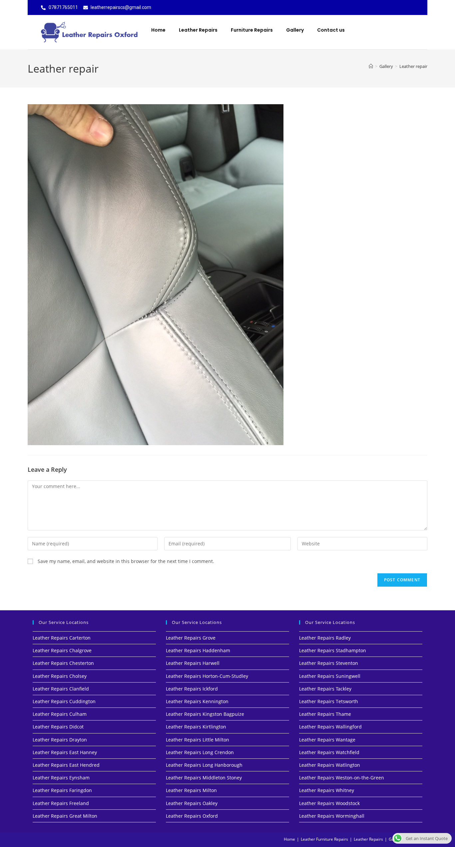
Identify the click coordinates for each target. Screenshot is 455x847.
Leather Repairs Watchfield (329, 752)
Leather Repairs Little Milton (197, 739)
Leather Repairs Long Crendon (200, 752)
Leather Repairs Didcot (58, 726)
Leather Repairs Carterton (62, 638)
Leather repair (413, 66)
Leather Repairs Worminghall (331, 816)
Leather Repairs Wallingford (330, 726)
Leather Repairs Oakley (192, 803)
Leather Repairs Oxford (192, 816)
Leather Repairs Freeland (61, 803)
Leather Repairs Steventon (328, 663)
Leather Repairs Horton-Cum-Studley (207, 676)
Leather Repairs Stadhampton (332, 650)
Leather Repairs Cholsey (60, 676)
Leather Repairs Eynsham (61, 777)
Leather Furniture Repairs (324, 839)
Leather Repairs (198, 30)
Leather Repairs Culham (60, 714)
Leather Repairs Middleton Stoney (204, 777)
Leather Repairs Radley (325, 638)
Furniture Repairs (252, 30)
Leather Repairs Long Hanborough (204, 765)
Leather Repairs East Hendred (66, 765)
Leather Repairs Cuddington (64, 701)
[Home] (371, 66)
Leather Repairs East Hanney (65, 752)
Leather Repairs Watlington (329, 765)
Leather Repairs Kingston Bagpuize (205, 714)
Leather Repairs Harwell (193, 663)
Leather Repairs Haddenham (198, 650)
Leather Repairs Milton (191, 790)
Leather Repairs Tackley (325, 689)
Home (158, 30)
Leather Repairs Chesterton (63, 663)
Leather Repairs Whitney (326, 790)
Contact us (331, 30)
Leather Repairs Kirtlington (196, 726)
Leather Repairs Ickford (192, 689)
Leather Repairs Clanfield (61, 689)
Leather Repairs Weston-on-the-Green (341, 777)
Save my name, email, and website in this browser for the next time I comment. (126, 561)
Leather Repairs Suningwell (329, 676)
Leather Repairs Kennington (197, 701)
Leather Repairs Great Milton (65, 816)
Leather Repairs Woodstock (329, 803)
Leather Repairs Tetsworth (328, 701)
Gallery (295, 30)
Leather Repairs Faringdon (62, 790)
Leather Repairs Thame (325, 714)
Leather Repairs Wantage (327, 739)
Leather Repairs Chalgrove (62, 650)
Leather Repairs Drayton (60, 739)
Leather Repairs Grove (191, 638)
